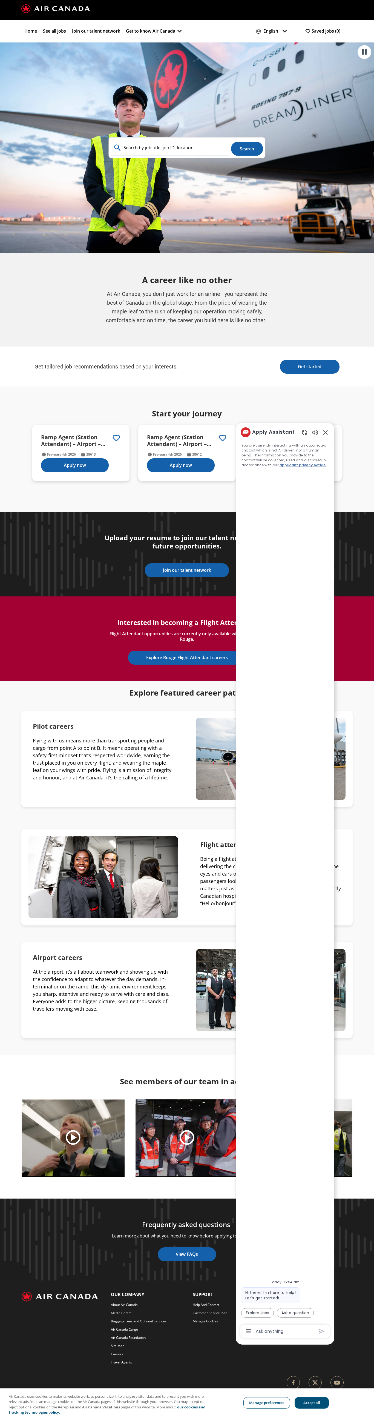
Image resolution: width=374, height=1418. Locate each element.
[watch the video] (73, 1138)
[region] (285, 881)
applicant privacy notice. (303, 465)
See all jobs (54, 31)
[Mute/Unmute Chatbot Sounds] (315, 432)
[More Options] (248, 1331)
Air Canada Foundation (128, 1337)
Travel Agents (121, 1362)
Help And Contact (206, 1304)
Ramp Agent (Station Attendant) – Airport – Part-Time (177, 440)
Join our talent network (96, 31)
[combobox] (170, 148)
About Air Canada (124, 1304)
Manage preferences (266, 1402)
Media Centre (121, 1313)
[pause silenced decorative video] (364, 52)
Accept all (311, 1402)
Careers (117, 1354)
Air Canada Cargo (124, 1329)
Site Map (117, 1345)
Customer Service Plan (210, 1313)
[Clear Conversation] (305, 432)
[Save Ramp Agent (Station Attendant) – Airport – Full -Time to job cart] (116, 438)
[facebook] (293, 1382)
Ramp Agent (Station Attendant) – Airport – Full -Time (71, 440)
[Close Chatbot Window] (325, 432)
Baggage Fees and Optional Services (138, 1321)
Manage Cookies (205, 1321)
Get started (309, 367)
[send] (321, 1331)
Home (30, 31)
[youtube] (337, 1382)
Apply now (75, 465)
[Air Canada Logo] (55, 8)
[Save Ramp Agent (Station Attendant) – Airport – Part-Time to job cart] (222, 438)
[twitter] (315, 1382)
